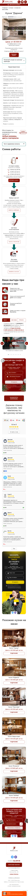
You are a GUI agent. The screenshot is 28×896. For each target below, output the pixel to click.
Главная (4, 8)
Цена (5, 320)
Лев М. (9, 476)
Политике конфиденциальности (14, 586)
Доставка (14, 320)
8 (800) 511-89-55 (15, 169)
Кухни (11, 8)
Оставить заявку (14, 180)
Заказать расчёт (14, 55)
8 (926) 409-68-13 (15, 174)
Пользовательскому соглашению (14, 587)
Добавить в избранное (14, 877)
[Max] (15, 613)
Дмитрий (10, 457)
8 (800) (14, 861)
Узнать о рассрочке (14, 241)
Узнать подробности (23, 132)
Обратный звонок (14, 864)
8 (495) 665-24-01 (15, 172)
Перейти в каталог (14, 271)
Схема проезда (14, 874)
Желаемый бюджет (15, 376)
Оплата (21, 320)
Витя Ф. (9, 531)
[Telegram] (13, 613)
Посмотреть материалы (14, 398)
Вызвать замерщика (14, 210)
